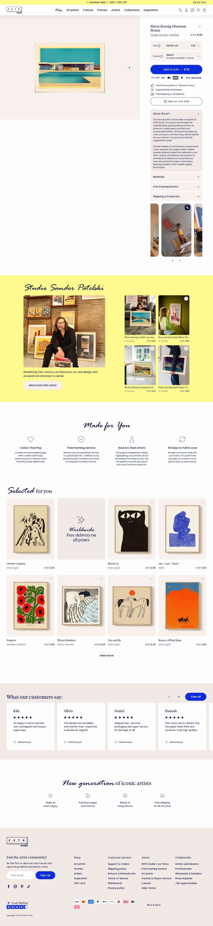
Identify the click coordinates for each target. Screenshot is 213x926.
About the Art (161, 113)
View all (196, 697)
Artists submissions (187, 864)
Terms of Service (118, 878)
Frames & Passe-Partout (156, 878)
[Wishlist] (198, 10)
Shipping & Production (166, 196)
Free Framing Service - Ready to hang (175, 85)
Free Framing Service (165, 186)
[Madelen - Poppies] (31, 605)
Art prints (72, 10)
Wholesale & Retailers (188, 873)
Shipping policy (117, 868)
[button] (176, 45)
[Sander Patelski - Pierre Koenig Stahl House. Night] (174, 365)
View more (107, 655)
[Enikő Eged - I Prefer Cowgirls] (31, 528)
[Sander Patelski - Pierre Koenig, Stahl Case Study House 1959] (140, 315)
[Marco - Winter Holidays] (81, 605)
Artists (115, 10)
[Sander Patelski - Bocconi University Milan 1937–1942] (174, 315)
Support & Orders (118, 864)
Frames (102, 10)
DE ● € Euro (199, 2)
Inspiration (151, 10)
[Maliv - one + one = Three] (182, 528)
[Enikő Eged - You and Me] (132, 605)
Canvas (88, 10)
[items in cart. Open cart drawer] (204, 10)
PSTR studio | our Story (155, 864)
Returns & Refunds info (122, 873)
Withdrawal (115, 883)
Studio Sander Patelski (164, 35)
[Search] (180, 10)
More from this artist (43, 385)
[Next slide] (129, 68)
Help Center (149, 888)
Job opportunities (186, 883)
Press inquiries (183, 878)
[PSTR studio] (14, 10)
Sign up (45, 875)
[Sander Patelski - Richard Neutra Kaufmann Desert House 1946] (140, 365)
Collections (132, 10)
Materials (158, 176)
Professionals (183, 868)
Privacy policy (116, 888)
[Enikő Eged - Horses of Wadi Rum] (182, 605)
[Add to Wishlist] (199, 27)
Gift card (79, 883)
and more (196, 77)
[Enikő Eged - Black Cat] (132, 528)
